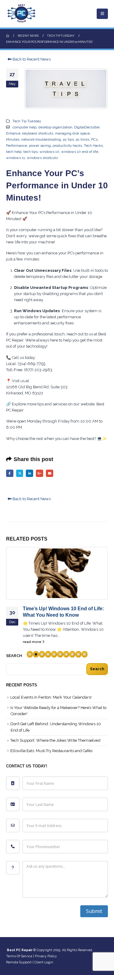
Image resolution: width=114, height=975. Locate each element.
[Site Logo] (21, 14)
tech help (14, 152)
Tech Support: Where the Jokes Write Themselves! (55, 740)
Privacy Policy (46, 956)
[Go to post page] (57, 573)
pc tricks (82, 139)
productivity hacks (67, 145)
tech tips (30, 152)
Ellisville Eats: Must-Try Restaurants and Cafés (51, 750)
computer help (24, 127)
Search (97, 669)
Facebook (9, 473)
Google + (39, 473)
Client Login (43, 962)
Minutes (12, 139)
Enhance (13, 133)
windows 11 (15, 158)
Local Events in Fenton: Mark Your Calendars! (51, 697)
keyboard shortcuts (37, 133)
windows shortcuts (42, 158)
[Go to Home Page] (7, 36)
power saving (40, 145)
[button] (102, 14)
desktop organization (55, 127)
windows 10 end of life (79, 152)
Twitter (19, 473)
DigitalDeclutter (86, 127)
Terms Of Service (19, 956)
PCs (94, 139)
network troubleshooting (41, 139)
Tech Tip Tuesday (26, 121)
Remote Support (19, 962)
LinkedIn (29, 473)
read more (32, 642)
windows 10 (49, 152)
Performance (16, 145)
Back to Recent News (31, 59)
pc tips (68, 139)
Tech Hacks (93, 145)
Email (49, 473)
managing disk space (72, 133)
